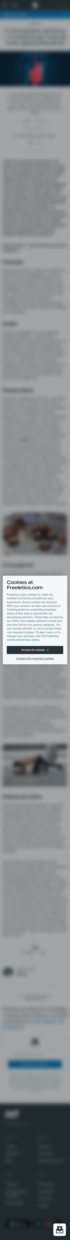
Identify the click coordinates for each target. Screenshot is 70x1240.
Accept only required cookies (35, 658)
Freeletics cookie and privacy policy (33, 638)
